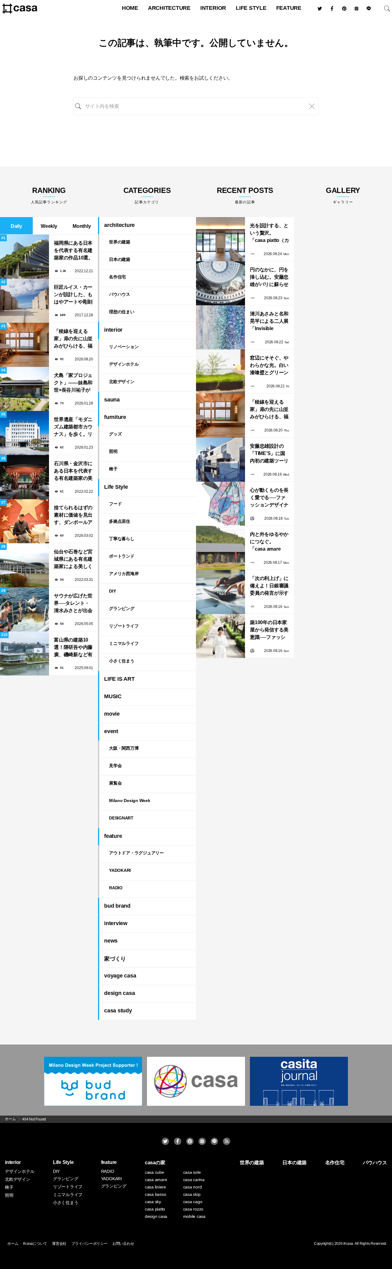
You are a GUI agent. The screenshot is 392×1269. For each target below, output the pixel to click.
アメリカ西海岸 (123, 573)
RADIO (116, 887)
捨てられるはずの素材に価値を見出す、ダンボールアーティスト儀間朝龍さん (73, 515)
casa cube (154, 1172)
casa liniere (155, 1186)
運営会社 (59, 1243)
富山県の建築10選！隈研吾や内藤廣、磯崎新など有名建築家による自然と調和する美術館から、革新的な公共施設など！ (73, 647)
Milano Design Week (129, 800)
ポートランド (121, 556)
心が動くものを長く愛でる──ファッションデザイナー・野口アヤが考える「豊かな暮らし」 (269, 498)
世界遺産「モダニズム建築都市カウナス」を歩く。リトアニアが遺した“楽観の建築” (73, 427)
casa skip (192, 1194)
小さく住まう (121, 660)
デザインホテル (123, 364)
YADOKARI (120, 870)
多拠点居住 (119, 521)
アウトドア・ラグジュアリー (136, 852)
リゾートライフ (123, 625)
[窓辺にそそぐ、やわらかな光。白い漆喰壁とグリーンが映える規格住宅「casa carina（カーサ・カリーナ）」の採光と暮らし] (220, 371)
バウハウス (119, 294)
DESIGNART (121, 817)
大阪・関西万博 (123, 748)
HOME (130, 8)
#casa (348, 1243)
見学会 (115, 765)
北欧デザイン (121, 381)
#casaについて (35, 1243)
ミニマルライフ (123, 643)
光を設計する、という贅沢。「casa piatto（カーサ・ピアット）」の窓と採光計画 (269, 233)
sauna (112, 400)
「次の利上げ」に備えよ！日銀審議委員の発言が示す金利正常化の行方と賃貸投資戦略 (269, 586)
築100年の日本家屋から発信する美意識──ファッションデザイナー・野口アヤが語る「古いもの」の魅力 (269, 630)
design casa (119, 993)
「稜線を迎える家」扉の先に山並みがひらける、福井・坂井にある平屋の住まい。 (73, 339)
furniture (115, 417)
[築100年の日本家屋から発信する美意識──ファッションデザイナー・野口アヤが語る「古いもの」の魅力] (220, 636)
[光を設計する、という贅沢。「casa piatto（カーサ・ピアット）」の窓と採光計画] (220, 239)
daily (16, 226)
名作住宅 (117, 276)
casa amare (156, 1179)
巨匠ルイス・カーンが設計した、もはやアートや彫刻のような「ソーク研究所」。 (73, 295)
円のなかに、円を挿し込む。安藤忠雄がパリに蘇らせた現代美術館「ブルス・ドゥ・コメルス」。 (269, 277)
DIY (112, 591)
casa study (118, 1010)
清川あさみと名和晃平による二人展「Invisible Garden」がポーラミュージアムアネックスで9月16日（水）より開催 (269, 321)
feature (288, 8)
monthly (82, 226)
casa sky (153, 1201)
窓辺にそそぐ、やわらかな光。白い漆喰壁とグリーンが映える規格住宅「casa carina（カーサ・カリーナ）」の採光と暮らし (269, 365)
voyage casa (120, 976)
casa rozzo (193, 1209)
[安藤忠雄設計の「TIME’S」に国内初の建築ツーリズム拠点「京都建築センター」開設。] (220, 460)
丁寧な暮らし (121, 538)
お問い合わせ (123, 1243)
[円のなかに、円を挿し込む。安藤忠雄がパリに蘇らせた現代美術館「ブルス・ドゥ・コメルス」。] (220, 283)
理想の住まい (121, 311)
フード (115, 503)
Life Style (251, 8)
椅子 (113, 468)
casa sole (192, 1172)
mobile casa (194, 1216)
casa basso (155, 1194)
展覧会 (115, 783)
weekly (49, 226)
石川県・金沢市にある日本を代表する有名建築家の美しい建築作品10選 (73, 471)
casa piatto (155, 1209)
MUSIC (113, 696)
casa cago (192, 1201)
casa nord (192, 1186)
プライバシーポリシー (89, 1243)
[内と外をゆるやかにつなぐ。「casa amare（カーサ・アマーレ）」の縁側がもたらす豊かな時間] (220, 548)
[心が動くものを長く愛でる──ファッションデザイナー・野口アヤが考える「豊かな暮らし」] (220, 504)
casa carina (194, 1179)
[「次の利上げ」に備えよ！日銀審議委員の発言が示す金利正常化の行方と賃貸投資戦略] (220, 592)
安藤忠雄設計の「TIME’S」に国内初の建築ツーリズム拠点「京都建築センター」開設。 (269, 454)
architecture (169, 8)
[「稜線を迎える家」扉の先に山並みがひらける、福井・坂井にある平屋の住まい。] (220, 416)
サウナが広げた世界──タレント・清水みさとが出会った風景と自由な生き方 (73, 603)
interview (115, 923)
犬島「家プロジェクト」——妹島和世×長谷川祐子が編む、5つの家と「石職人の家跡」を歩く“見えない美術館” (73, 383)
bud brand (117, 906)
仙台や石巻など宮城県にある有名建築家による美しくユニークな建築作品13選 (73, 559)
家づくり (115, 959)
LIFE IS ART (119, 679)
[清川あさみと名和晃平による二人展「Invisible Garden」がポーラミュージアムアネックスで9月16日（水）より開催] (220, 327)
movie (112, 714)
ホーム (12, 1243)
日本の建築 (119, 259)
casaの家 (155, 1162)
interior (213, 8)
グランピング (121, 608)
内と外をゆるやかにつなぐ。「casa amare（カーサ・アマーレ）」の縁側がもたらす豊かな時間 (269, 542)
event (111, 731)
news (111, 941)
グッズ (115, 433)
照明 (113, 451)
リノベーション (123, 346)
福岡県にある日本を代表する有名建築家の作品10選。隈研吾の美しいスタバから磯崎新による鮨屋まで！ (73, 251)
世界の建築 (119, 241)
